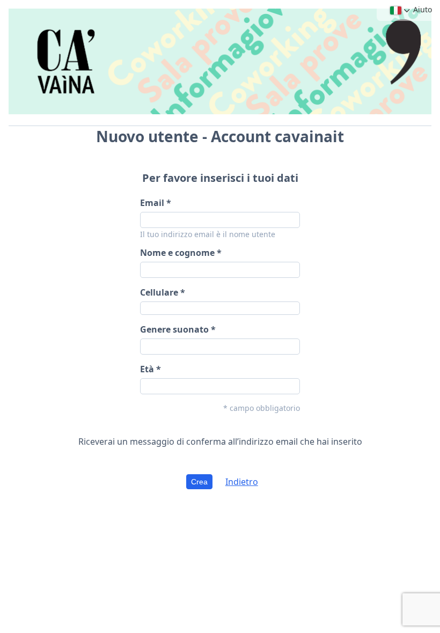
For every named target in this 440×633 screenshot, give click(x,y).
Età (148, 369)
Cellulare (159, 292)
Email (152, 203)
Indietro (241, 482)
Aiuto (422, 9)
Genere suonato (174, 329)
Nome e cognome (177, 253)
